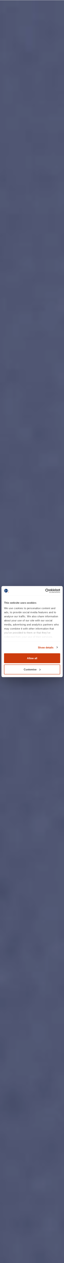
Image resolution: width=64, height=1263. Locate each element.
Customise (30, 669)
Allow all (32, 658)
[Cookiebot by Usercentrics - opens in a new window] (45, 591)
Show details (45, 647)
